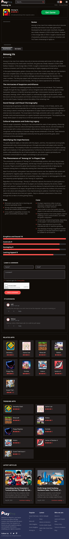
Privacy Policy (58, 524)
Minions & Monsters (44, 522)
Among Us (14, 10)
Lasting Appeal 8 (10, 252)
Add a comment (12, 292)
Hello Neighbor (33, 524)
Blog (56, 530)
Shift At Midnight (43, 516)
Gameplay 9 (8, 247)
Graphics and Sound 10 (13, 236)
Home (56, 5)
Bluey (40, 519)
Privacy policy (20, 280)
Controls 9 (7, 242)
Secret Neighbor (33, 527)
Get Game (50, 12)
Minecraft (31, 521)
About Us (57, 516)
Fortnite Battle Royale (45, 525)
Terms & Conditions (60, 527)
